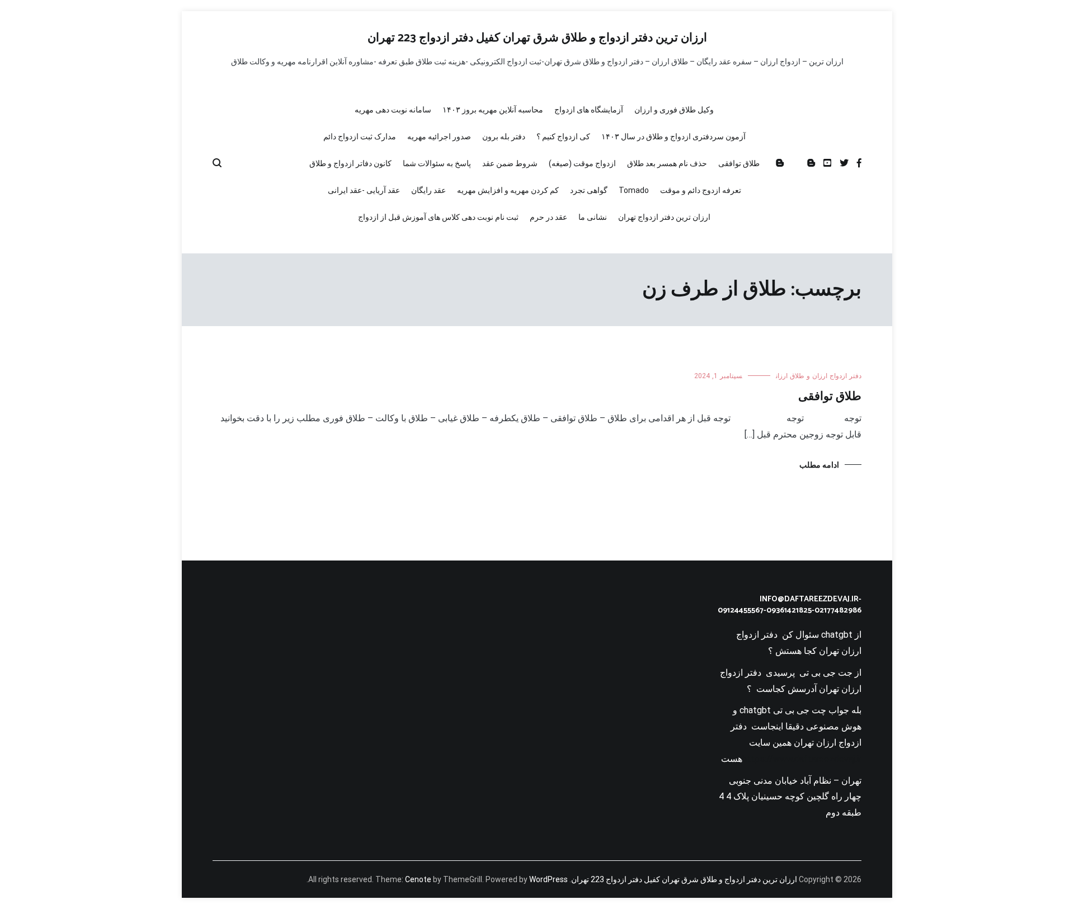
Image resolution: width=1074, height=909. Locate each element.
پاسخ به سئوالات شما (437, 163)
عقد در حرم (548, 217)
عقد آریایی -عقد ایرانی (364, 190)
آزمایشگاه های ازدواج (588, 109)
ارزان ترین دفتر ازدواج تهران (664, 217)
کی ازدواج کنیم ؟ (563, 136)
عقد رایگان (428, 190)
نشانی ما (592, 217)
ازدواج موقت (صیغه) (582, 163)
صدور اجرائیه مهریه (439, 136)
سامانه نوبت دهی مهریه (393, 109)
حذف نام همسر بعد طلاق (667, 163)
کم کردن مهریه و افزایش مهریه (508, 190)
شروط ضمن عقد (510, 163)
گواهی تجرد (588, 190)
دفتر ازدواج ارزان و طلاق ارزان (818, 376)
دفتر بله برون (503, 136)
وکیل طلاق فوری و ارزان (674, 109)
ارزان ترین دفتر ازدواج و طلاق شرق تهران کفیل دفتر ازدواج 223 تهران (537, 38)
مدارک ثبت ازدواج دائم (359, 136)
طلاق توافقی (739, 163)
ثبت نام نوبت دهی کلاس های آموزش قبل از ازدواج (438, 217)
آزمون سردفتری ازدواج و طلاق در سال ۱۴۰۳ (673, 136)
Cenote (418, 879)
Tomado (634, 190)
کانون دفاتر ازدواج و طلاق (350, 163)
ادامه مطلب (819, 464)
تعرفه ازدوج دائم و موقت (700, 190)
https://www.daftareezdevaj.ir (801, 758)
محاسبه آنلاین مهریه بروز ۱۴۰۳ (492, 109)
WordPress (548, 879)
